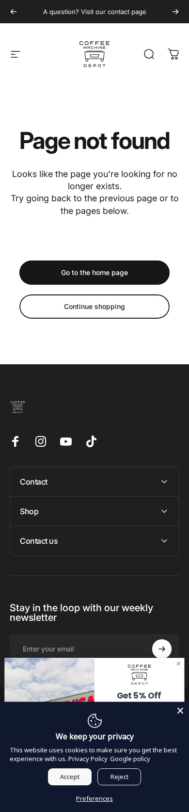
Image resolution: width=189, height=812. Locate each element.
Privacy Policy (88, 758)
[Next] (175, 11)
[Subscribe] (162, 649)
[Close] (180, 710)
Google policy (130, 758)
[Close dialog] (178, 664)
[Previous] (13, 11)
